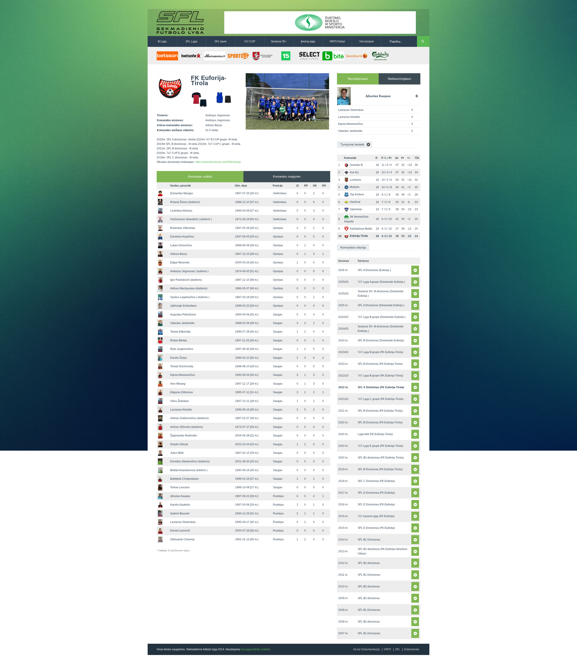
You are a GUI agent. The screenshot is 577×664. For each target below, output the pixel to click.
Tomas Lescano (180, 487)
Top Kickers (357, 194)
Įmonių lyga (308, 41)
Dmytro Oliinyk (179, 444)
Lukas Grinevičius (181, 245)
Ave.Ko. (354, 172)
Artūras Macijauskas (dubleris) (188, 288)
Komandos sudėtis (200, 176)
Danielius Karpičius (182, 236)
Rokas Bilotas (178, 340)
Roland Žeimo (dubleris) (185, 202)
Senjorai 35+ (279, 41)
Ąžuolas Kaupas (180, 496)
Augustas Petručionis (183, 314)
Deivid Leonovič (180, 530)
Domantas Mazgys (181, 193)
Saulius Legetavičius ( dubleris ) (189, 297)
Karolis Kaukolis (180, 504)
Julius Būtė (177, 452)
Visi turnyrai (366, 41)
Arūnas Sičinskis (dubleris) (186, 427)
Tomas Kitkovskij (180, 331)
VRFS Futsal (337, 41)
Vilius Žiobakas (179, 401)
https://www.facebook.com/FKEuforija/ (218, 162)
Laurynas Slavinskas (183, 522)
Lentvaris (355, 179)
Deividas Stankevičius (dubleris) (190, 461)
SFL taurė (221, 41)
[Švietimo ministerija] (320, 22)
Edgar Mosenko (180, 262)
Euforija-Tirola (359, 235)
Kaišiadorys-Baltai (361, 228)
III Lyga (162, 41)
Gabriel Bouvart (179, 513)
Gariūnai (355, 201)
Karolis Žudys (178, 357)
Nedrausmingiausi (399, 78)
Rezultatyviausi (358, 78)
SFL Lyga (191, 41)
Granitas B (356, 165)
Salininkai (356, 209)
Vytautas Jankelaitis (182, 323)
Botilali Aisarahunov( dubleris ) (189, 470)
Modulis (354, 187)
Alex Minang (177, 383)
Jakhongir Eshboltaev (183, 305)
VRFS (387, 649)
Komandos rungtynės (287, 176)
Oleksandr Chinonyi (182, 539)
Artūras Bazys (178, 254)
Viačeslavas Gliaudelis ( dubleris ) (191, 219)
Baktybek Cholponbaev (184, 478)
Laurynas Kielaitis (181, 409)
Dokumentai (411, 649)
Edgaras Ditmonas (181, 392)
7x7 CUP (249, 41)
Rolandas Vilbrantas (182, 228)
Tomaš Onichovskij (181, 366)
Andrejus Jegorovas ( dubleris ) (189, 271)
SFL (397, 649)
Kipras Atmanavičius (182, 374)
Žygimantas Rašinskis (183, 435)
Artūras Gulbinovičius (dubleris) (189, 418)
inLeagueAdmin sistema (255, 649)
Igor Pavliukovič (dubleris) (186, 279)
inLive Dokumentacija (366, 649)
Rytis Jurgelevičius (181, 349)
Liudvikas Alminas (181, 210)
